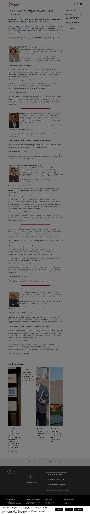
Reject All (68, 509)
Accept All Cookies (78, 509)
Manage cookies (59, 509)
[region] (45, 510)
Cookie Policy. (22, 512)
